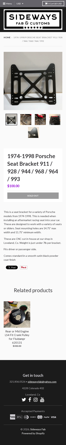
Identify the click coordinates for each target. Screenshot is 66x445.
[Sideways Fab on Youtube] (42, 399)
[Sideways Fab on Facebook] (29, 399)
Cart (55, 3)
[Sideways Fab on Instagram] (36, 399)
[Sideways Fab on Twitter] (24, 399)
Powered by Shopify (33, 433)
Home (7, 37)
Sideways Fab (38, 429)
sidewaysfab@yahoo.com (42, 381)
